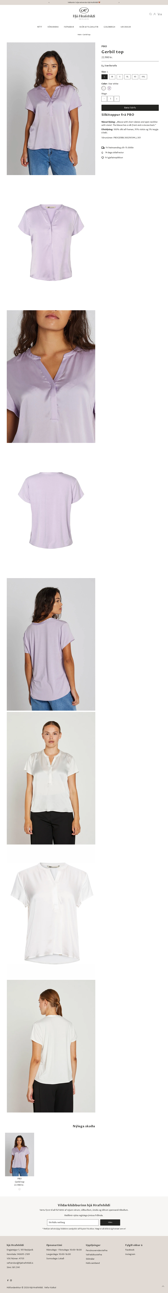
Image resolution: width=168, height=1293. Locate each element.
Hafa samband (93, 1263)
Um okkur (126, 27)
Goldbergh (109, 27)
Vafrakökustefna (94, 1254)
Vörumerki (53, 27)
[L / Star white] (19, 1189)
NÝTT (39, 27)
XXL (143, 77)
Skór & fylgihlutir (88, 27)
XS (135, 77)
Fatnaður (69, 27)
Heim (80, 35)
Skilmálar (90, 1259)
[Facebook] (8, 1281)
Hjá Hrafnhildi (36, 1287)
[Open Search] (150, 14)
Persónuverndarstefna (96, 1250)
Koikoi (53, 1287)
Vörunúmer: (107, 137)
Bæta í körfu (130, 107)
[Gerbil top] (19, 1154)
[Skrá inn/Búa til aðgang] (154, 14)
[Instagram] (10, 1281)
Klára (110, 1222)
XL (127, 77)
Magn (104, 93)
